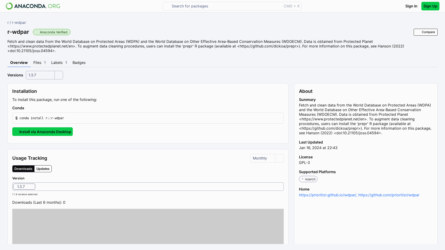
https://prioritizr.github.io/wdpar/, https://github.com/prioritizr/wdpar (359, 195)
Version (18, 178)
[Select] (58, 75)
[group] (32, 168)
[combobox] (225, 6)
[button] (148, 118)
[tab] (19, 63)
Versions (15, 75)
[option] (24, 187)
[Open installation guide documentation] (28, 108)
